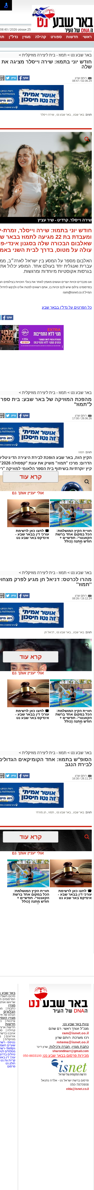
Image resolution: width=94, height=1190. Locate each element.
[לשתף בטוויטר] (11, 79)
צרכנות (11, 1021)
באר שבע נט (81, 55)
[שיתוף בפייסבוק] (23, 79)
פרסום (11, 1066)
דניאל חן (49, 632)
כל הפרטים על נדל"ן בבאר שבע (67, 307)
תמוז (81, 452)
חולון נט (10, 1063)
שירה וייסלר (47, 114)
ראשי (87, 37)
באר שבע (78, 114)
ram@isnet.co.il (75, 1033)
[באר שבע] (63, 32)
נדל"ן (13, 37)
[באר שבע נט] (60, 1013)
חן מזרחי (41, 812)
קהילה (40, 37)
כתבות (11, 1008)
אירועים (10, 1036)
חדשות (72, 37)
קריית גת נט (8, 1060)
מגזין (26, 37)
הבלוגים (9, 1011)
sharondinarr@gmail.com (70, 1051)
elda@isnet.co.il (77, 1089)
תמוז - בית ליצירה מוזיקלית (44, 55)
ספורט (56, 37)
